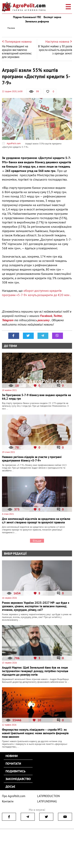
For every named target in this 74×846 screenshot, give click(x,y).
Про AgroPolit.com (13, 796)
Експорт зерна (52, 17)
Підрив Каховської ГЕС (27, 17)
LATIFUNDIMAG (47, 801)
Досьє (10, 786)
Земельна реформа (37, 21)
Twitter (57, 316)
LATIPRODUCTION (48, 796)
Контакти (7, 801)
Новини (12, 756)
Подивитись (15, 771)
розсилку (43, 320)
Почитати (13, 763)
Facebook (46, 316)
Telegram (7, 320)
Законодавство (18, 779)
